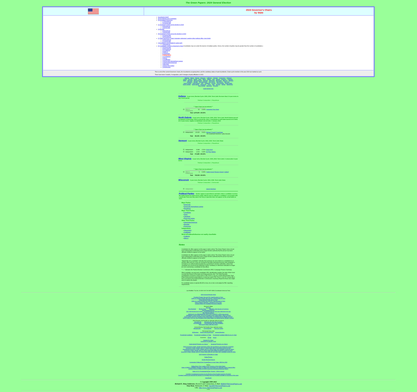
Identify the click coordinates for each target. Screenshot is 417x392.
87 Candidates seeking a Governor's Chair (170, 46)
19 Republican (166, 37)
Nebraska (189, 82)
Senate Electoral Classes (208, 359)
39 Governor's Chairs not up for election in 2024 (172, 34)
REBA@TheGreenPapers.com (231, 384)
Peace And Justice (189, 218)
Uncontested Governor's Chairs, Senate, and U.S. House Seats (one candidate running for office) (208, 349)
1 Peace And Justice (168, 65)
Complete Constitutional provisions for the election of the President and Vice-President (208, 374)
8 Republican (166, 26)
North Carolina (187, 83)
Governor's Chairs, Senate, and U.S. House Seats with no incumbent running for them (208, 348)
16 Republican (166, 40)
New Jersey (212, 82)
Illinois (204, 79)
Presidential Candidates (186, 335)
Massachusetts (198, 80)
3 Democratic (166, 28)
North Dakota (196, 83)
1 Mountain (165, 64)
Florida (185, 79)
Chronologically (197, 323)
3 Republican (166, 44)
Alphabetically (197, 322)
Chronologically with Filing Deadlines (213, 323)
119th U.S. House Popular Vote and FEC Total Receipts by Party (208, 301)
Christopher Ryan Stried (212, 109)
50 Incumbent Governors (165, 20)
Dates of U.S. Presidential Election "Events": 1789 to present (208, 371)
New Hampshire (203, 82)
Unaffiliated (187, 232)
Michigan (205, 80)
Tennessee (203, 84)
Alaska (192, 78)
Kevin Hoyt (209, 149)
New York (226, 82)
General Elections (219, 332)
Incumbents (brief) (163, 17)
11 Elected (161, 29)
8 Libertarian (166, 53)
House (214, 337)
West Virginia (201, 85)
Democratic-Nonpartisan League (193, 206)
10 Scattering (166, 50)
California (209, 78)
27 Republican (166, 21)
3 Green (164, 58)
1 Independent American (169, 62)
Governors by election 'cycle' (208, 341)
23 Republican (166, 49)
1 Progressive (166, 67)
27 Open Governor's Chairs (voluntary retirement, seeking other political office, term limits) (184, 38)
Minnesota (212, 80)
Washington (230, 84)
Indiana (209, 79)
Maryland (190, 80)
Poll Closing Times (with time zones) (208, 324)
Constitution (187, 212)
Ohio (202, 83)
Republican (187, 208)
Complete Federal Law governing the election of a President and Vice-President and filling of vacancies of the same (208, 375)
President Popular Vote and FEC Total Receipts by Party (208, 297)
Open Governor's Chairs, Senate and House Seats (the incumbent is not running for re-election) (208, 346)
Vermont (218, 84)
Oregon (213, 83)
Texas (209, 84)
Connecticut (222, 78)
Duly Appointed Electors (208, 310)
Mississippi (219, 80)
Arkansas (202, 78)
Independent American (190, 222)
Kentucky (223, 79)
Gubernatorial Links (208, 88)
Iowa (213, 79)
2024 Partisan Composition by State (208, 354)
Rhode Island (228, 83)
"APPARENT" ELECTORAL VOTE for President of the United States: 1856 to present (208, 315)
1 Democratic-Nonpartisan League (172, 61)
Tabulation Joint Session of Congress (219, 309)
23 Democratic (166, 23)
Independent (187, 230)
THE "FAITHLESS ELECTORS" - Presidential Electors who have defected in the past (208, 311)
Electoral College (218, 328)
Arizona (197, 78)
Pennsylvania (220, 83)
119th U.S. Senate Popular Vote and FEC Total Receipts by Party (208, 298)
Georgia (190, 79)
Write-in (186, 238)
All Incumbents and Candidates (167, 18)
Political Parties (186, 193)
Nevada (196, 82)
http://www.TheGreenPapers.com (210, 388)
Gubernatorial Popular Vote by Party (208, 299)
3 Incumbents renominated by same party (170, 43)
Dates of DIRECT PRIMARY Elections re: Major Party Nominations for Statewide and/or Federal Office (208, 367)
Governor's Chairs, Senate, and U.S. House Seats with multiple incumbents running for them (208, 350)
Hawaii (195, 79)
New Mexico (219, 82)
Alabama (187, 78)
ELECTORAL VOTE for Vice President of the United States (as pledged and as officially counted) (208, 318)
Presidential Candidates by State (202, 335)
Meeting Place (202, 309)
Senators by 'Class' (208, 340)
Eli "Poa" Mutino (211, 152)
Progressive (187, 226)
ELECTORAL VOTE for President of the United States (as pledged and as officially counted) (208, 316)
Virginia (223, 84)
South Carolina (187, 84)
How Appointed (192, 309)
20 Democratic (166, 35)
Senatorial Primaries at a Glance (219, 344)
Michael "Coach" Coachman (214, 132)
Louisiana (230, 79)
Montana (231, 80)
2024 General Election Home (208, 294)
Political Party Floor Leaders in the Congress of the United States (208, 366)
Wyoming (215, 85)
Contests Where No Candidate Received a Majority (208, 303)
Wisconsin (209, 85)
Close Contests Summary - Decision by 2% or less (208, 302)
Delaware (229, 78)
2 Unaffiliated (166, 59)
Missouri (225, 80)
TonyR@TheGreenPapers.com (219, 386)
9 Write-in (165, 52)
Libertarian (187, 216)
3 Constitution (166, 56)
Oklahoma (207, 83)
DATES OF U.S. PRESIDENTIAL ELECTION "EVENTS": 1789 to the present (208, 314)
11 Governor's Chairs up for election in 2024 (171, 24)
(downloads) (208, 378)
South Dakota (195, 84)
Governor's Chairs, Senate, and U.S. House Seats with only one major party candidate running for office (208, 352)
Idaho (199, 79)
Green (186, 214)
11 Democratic (166, 41)
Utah (213, 84)
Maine (184, 80)
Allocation (208, 307)
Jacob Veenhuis (211, 189)
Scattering (187, 236)
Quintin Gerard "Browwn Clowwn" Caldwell (217, 172)
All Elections (195, 332)
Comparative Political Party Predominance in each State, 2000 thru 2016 (208, 362)
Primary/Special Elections (206, 332)
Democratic (187, 204)
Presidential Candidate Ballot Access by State (225, 335)
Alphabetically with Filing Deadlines (213, 322)
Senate (209, 337)
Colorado (215, 78)
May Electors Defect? (208, 312)
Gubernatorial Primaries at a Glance (198, 344)
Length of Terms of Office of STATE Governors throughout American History (208, 368)
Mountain (186, 224)
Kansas (218, 79)
